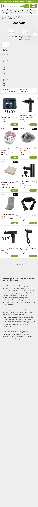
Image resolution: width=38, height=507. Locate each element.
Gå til (14, 190)
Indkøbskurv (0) (33, 6)
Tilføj (14, 124)
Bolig (8, 17)
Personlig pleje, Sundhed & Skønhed (15, 17)
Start (3, 17)
